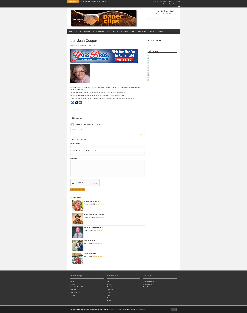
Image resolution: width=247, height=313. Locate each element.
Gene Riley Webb (89, 240)
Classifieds (160, 31)
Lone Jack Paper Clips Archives (171, 4)
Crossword (142, 31)
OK (174, 309)
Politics (109, 292)
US (108, 281)
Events (133, 31)
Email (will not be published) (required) (83, 151)
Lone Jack (87, 31)
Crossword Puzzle (148, 281)
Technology (110, 289)
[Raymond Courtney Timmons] (77, 232)
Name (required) (75, 143)
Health (109, 300)
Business (109, 298)
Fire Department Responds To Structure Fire (93, 1)
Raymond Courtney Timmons (93, 227)
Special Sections (98, 31)
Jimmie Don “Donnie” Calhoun (94, 214)
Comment (73, 158)
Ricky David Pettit (90, 253)
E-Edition (78, 31)
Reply (142, 135)
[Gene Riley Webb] (77, 245)
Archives (177, 1)
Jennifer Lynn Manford (91, 201)
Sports (115, 31)
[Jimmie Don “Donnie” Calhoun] (77, 219)
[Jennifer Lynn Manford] (77, 205)
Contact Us (155, 1)
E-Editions (163, 1)
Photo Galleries (147, 287)
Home (70, 31)
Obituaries (124, 31)
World (108, 295)
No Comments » (100, 204)
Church (151, 31)
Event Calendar (148, 284)
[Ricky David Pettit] (77, 258)
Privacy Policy (140, 309)
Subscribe (170, 1)
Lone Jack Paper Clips (77, 287)
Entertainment (111, 287)
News (108, 31)
